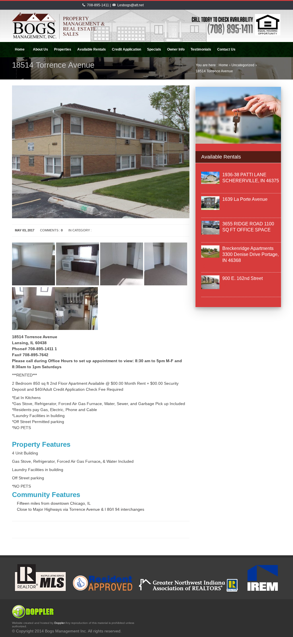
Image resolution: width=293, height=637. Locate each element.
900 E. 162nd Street (242, 278)
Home (223, 65)
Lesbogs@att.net (130, 5)
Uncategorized (242, 65)
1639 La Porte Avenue (245, 199)
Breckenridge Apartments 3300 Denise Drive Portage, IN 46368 (250, 254)
